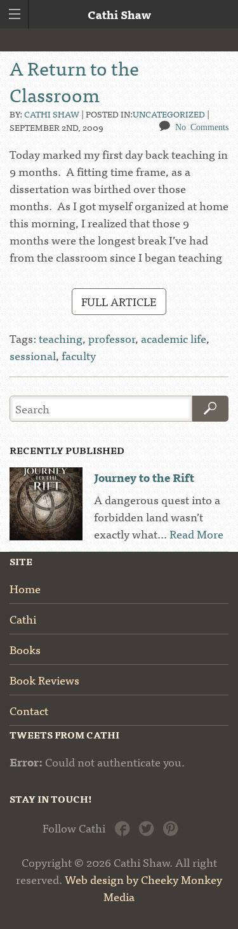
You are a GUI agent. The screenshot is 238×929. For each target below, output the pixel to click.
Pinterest (170, 827)
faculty (79, 355)
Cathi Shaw (51, 114)
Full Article (118, 301)
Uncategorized (169, 114)
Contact (29, 710)
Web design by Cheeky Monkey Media (143, 888)
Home (25, 588)
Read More (196, 534)
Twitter (146, 827)
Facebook (122, 827)
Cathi (23, 619)
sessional (33, 355)
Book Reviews (44, 680)
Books (25, 649)
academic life (173, 338)
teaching (61, 338)
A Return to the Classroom (74, 80)
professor (111, 338)
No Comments (201, 126)
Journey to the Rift (144, 477)
